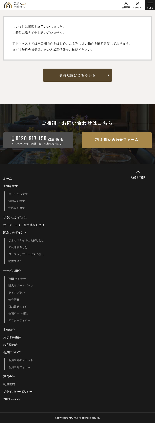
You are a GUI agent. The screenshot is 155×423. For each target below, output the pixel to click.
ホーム (7, 178)
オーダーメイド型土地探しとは (23, 225)
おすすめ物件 (12, 337)
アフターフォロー (19, 320)
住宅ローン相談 (18, 313)
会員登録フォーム (19, 367)
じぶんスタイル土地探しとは (26, 240)
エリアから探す (18, 193)
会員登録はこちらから (77, 75)
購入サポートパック (20, 285)
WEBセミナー (17, 278)
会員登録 (126, 7)
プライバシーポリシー (18, 391)
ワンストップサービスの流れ (26, 254)
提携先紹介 (15, 261)
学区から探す (16, 207)
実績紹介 (9, 329)
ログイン (137, 7)
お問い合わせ (12, 399)
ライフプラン (16, 292)
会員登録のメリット (20, 360)
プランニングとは (15, 217)
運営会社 (9, 376)
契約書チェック (18, 306)
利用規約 (9, 384)
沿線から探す (16, 201)
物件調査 (13, 299)
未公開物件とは (18, 247)
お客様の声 (10, 344)
